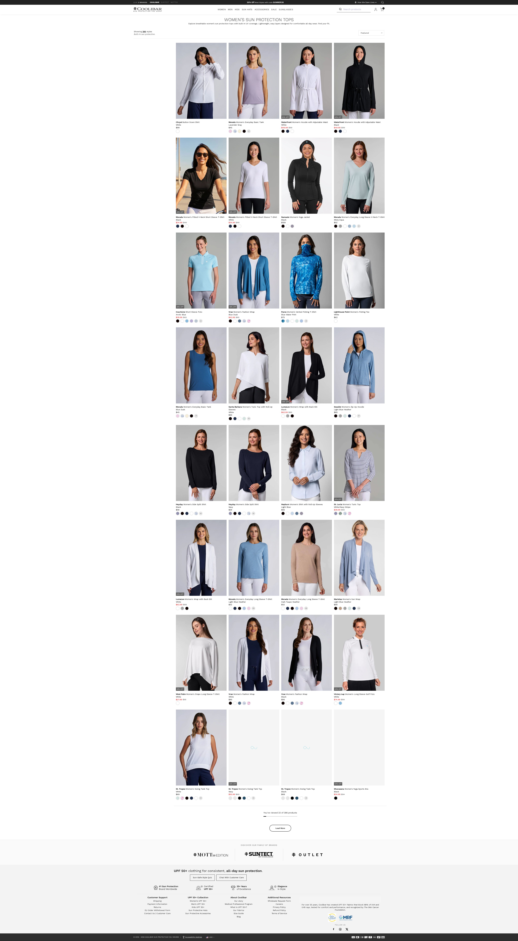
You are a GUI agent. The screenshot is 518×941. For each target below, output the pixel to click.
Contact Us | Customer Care (157, 913)
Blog (239, 917)
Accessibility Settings (193, 937)
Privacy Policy (279, 907)
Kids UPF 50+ (198, 907)
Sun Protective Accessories (198, 913)
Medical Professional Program (238, 904)
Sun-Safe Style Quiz (202, 877)
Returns (157, 907)
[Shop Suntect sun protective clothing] (259, 855)
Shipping (157, 901)
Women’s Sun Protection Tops (259, 19)
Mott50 (174, 2)
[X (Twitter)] (347, 929)
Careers (279, 904)
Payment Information (157, 904)
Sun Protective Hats (198, 910)
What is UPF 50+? (238, 907)
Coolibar (154, 2)
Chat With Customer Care (231, 877)
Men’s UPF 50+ (198, 904)
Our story (238, 901)
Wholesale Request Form (279, 901)
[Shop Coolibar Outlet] (307, 855)
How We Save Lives (366, 2)
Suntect (165, 2)
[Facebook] (333, 929)
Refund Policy (279, 910)
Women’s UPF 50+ (198, 901)
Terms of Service (279, 913)
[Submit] (340, 9)
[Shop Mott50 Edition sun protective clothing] (211, 855)
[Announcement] (265, 2)
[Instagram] (340, 929)
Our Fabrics (238, 910)
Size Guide (239, 913)
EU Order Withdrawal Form (157, 910)
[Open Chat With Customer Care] (382, 2)
